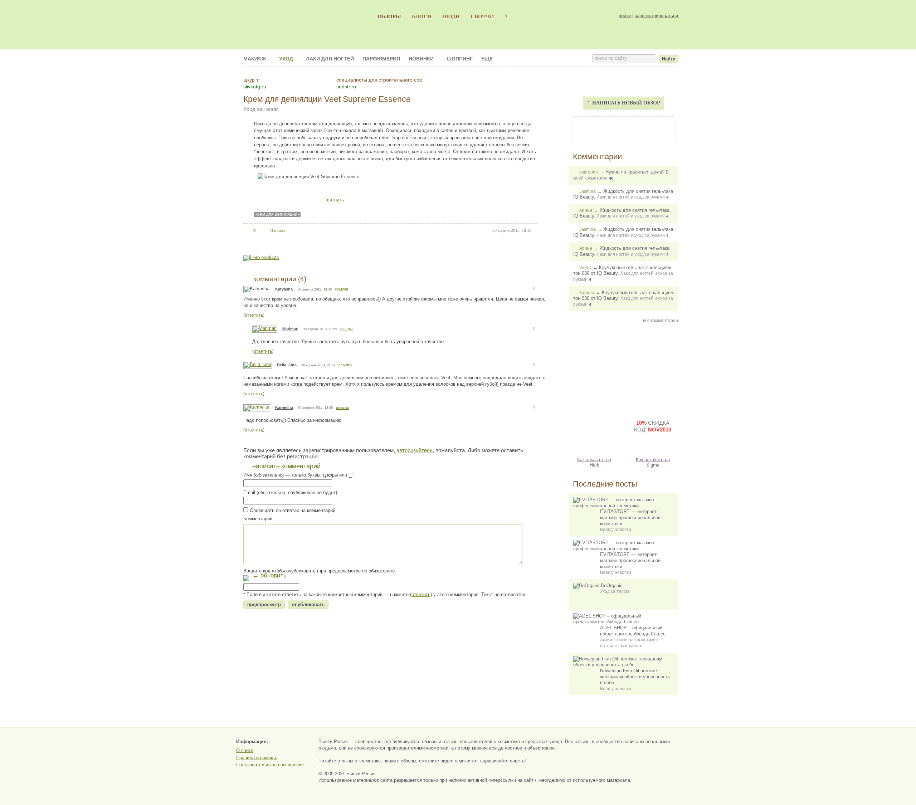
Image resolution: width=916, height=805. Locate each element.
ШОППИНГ (460, 59)
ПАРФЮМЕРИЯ (381, 59)
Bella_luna (287, 365)
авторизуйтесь (414, 450)
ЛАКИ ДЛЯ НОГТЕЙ (330, 59)
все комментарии (660, 320)
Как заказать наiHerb (594, 462)
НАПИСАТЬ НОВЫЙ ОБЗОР (623, 102)
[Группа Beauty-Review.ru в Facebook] (604, 128)
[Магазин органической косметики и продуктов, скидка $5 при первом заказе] (594, 432)
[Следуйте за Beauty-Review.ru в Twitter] (642, 128)
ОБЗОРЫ (389, 16)
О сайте (244, 750)
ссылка (341, 289)
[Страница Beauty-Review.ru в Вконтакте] (623, 128)
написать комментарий (286, 466)
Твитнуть (334, 200)
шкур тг (251, 80)
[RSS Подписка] (662, 128)
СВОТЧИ (482, 16)
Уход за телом (260, 109)
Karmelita (284, 407)
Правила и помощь (256, 757)
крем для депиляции (276, 214)
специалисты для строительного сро (379, 80)
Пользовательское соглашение (270, 764)
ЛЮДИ (451, 16)
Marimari (290, 329)
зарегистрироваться (656, 15)
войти (625, 15)
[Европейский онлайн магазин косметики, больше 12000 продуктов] (653, 369)
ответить (254, 315)
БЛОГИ (422, 16)
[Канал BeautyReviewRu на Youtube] (584, 128)
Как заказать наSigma (653, 462)
